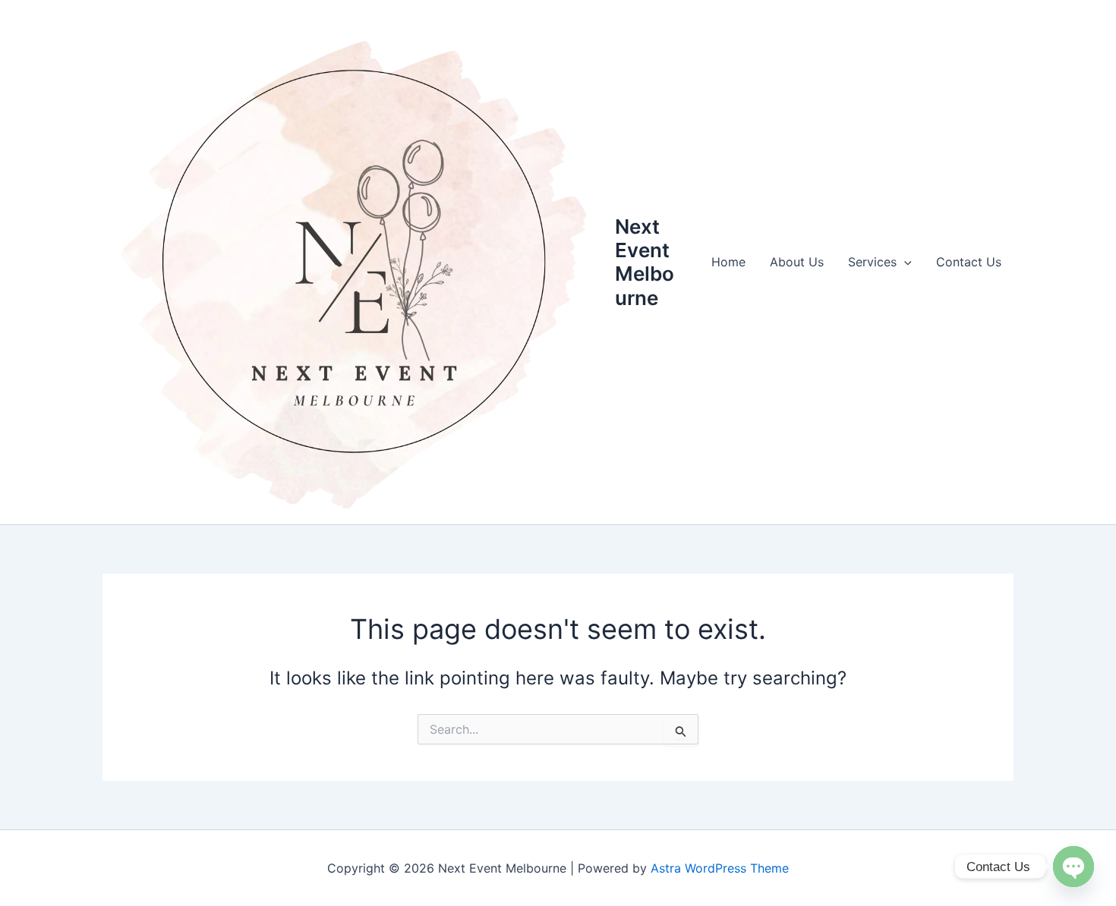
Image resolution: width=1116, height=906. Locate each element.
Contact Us (968, 261)
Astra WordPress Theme (720, 868)
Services (872, 261)
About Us (797, 261)
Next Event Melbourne (644, 262)
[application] (904, 261)
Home (728, 261)
